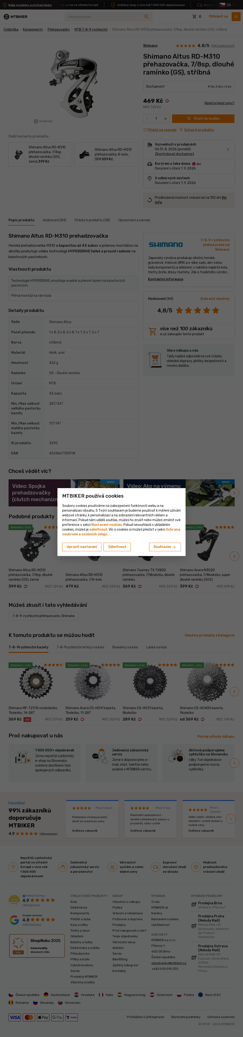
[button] (98, 530)
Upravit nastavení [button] (82, 547)
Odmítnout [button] (117, 547)
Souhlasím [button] (165, 547)
